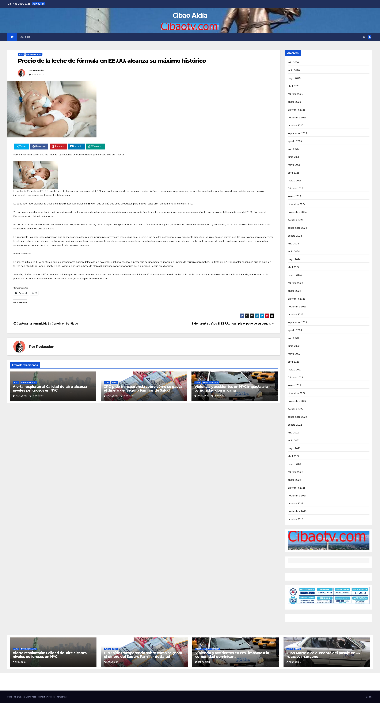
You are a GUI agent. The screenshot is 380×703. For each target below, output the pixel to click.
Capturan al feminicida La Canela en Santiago (47, 323)
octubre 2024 (296, 219)
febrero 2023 (295, 377)
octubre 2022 (295, 408)
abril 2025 (293, 172)
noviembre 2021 (297, 495)
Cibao (114, 383)
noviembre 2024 (297, 212)
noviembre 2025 (297, 117)
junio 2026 (294, 70)
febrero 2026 (295, 93)
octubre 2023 (295, 314)
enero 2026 (294, 101)
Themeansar (61, 697)
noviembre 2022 (297, 401)
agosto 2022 (295, 424)
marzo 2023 (295, 369)
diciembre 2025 (296, 109)
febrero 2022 (295, 471)
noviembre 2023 (297, 306)
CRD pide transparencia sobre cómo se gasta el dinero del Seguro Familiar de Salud (143, 388)
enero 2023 (294, 385)
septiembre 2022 (297, 416)
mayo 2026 (294, 78)
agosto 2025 (295, 141)
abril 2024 (294, 267)
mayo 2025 (294, 164)
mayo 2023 (294, 353)
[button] (364, 37)
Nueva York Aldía (34, 54)
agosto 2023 (295, 330)
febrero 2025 (295, 188)
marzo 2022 (295, 464)
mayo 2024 (294, 259)
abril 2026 (293, 86)
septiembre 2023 (297, 322)
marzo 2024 (295, 275)
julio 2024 (293, 243)
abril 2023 (293, 361)
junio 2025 (294, 156)
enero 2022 (294, 479)
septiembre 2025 (297, 133)
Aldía (21, 54)
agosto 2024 (295, 235)
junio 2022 (294, 440)
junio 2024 (294, 251)
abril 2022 (293, 456)
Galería (25, 37)
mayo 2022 (294, 448)
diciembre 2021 (296, 487)
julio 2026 (293, 62)
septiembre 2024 (297, 227)
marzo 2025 (295, 180)
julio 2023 (293, 338)
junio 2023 (294, 345)
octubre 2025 (295, 125)
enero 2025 (294, 196)
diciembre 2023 (296, 298)
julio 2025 (293, 149)
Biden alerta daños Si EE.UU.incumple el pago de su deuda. (231, 323)
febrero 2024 (295, 282)
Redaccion (38, 70)
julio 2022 (293, 432)
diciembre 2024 (297, 204)
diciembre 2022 (296, 393)
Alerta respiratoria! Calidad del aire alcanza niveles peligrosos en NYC (50, 388)
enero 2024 (294, 290)
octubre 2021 (295, 503)
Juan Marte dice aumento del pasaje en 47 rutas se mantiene (323, 655)
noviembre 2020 (297, 511)
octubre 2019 (295, 519)
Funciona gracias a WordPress (22, 697)
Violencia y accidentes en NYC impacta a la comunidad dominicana (231, 388)
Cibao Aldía (189, 15)
